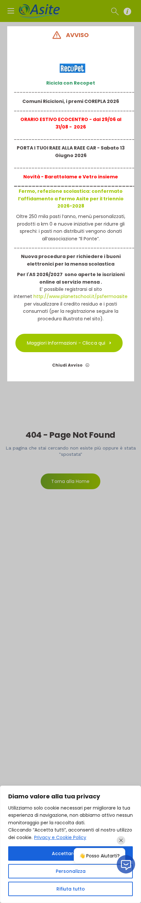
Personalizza (71, 871)
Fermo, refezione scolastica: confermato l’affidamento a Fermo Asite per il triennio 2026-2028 (70, 198)
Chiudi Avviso (68, 365)
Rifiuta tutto (70, 889)
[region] (70, 844)
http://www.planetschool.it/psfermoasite (80, 296)
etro (91, 176)
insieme (107, 176)
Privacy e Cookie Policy (60, 837)
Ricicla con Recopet (70, 83)
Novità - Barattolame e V (54, 176)
